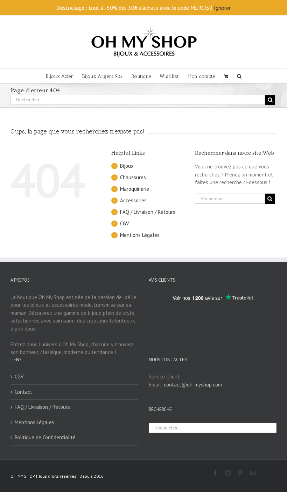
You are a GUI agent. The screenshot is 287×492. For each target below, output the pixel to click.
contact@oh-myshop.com (193, 384)
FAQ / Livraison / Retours (147, 212)
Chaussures (133, 177)
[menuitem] (64, 76)
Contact (23, 392)
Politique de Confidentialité (45, 437)
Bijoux (127, 165)
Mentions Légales (140, 235)
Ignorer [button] (222, 7)
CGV (124, 223)
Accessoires (133, 200)
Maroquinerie (134, 189)
